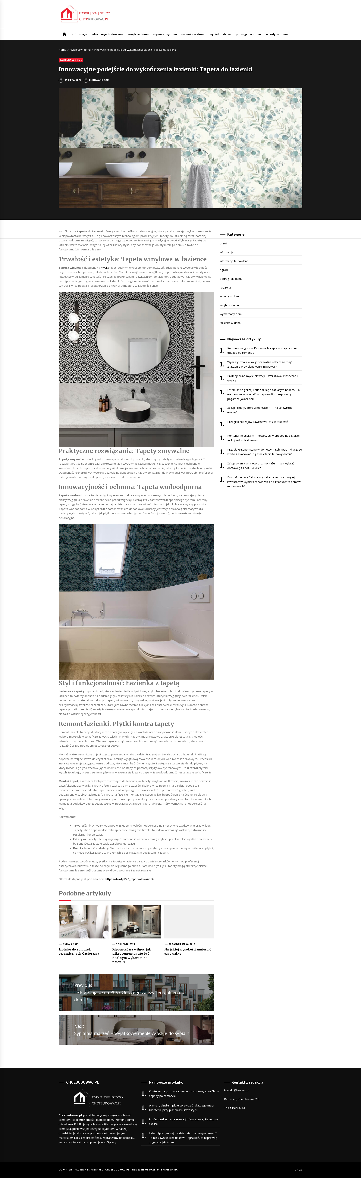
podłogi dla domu (248, 34)
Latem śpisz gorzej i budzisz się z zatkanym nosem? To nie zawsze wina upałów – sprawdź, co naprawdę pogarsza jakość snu (263, 394)
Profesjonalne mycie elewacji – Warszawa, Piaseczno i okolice (262, 378)
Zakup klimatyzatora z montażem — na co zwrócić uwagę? (259, 410)
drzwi (227, 34)
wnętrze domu (138, 34)
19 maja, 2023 (71, 944)
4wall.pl (105, 267)
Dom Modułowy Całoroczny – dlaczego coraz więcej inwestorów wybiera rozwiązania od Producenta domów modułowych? (264, 481)
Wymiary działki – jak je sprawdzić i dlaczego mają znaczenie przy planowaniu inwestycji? (259, 364)
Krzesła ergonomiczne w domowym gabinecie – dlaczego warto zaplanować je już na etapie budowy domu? (264, 452)
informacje (79, 34)
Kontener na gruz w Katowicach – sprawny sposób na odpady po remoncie (262, 350)
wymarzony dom (165, 34)
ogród (214, 34)
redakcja (225, 287)
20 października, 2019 (182, 944)
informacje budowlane (107, 34)
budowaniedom (99, 80)
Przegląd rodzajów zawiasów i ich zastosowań (257, 422)
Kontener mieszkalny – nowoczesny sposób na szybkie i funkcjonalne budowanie (263, 438)
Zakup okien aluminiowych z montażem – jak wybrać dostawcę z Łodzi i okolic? (260, 465)
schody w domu (276, 34)
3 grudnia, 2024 (125, 944)
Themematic (169, 1169)
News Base (149, 1169)
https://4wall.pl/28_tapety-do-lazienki (129, 879)
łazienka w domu (193, 34)
